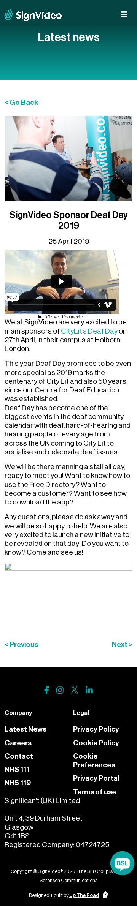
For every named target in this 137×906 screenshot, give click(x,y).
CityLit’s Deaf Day (89, 331)
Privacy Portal (96, 778)
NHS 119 (18, 782)
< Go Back (21, 102)
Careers (18, 742)
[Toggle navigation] (124, 15)
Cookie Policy (96, 742)
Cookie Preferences (94, 760)
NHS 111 (17, 769)
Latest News (25, 729)
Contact (19, 756)
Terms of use (94, 791)
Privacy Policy (96, 729)
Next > (122, 644)
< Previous (21, 644)
